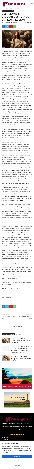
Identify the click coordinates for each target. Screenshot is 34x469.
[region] (17, 455)
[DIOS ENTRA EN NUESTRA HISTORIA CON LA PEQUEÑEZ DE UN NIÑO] (6, 358)
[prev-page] (3, 364)
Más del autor (19, 334)
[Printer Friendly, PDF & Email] (7, 297)
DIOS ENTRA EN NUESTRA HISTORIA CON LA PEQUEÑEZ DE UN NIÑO (21, 358)
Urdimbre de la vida (14, 8)
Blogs (7, 8)
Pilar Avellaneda (8, 22)
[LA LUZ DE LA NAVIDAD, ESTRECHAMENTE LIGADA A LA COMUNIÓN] (6, 340)
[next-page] (5, 364)
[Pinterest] (11, 26)
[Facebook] (3, 26)
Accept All (17, 456)
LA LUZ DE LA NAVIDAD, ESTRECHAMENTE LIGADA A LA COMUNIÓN (20, 340)
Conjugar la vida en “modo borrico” (9, 317)
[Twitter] (7, 26)
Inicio (3, 8)
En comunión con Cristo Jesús (25, 317)
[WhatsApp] (14, 26)
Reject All (17, 465)
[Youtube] (20, 430)
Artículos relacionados (8, 334)
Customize (17, 461)
